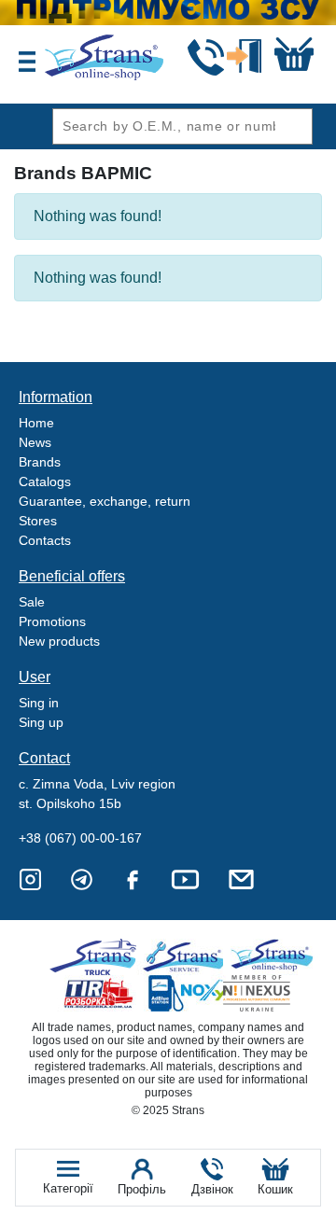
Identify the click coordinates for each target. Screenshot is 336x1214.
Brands (40, 461)
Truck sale (99, 957)
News (35, 442)
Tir (99, 993)
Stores (38, 520)
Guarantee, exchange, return (104, 501)
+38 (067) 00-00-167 (80, 837)
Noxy (186, 993)
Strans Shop (273, 957)
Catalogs (45, 481)
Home (36, 422)
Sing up (41, 722)
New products (59, 641)
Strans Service (186, 957)
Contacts (45, 540)
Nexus (273, 993)
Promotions (52, 621)
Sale (32, 601)
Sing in (39, 702)
